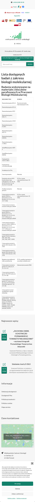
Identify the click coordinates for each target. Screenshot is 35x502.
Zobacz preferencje (17, 494)
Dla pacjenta (18, 51)
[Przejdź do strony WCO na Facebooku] (23, 7)
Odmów (17, 489)
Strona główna (9, 51)
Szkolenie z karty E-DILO (21, 364)
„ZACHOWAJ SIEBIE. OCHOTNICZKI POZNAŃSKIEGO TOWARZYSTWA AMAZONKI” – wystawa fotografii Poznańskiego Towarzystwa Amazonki (21, 339)
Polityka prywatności (22, 498)
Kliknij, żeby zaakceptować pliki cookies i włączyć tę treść (17, 436)
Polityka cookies (12, 498)
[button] (32, 463)
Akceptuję (17, 483)
